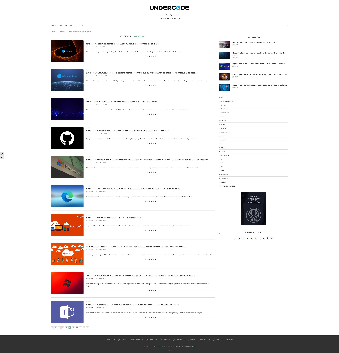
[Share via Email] (155, 56)
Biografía (223, 105)
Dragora (90, 47)
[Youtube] (168, 18)
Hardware (223, 128)
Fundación (223, 120)
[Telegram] (175, 18)
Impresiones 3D (225, 132)
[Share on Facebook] (147, 56)
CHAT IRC (73, 25)
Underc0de (160, 346)
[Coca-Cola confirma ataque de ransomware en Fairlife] (224, 44)
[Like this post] (145, 56)
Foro (66, 25)
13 (77, 328)
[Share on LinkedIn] (153, 56)
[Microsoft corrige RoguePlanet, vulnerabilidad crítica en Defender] (224, 87)
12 (73, 328)
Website (53, 25)
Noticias (88, 41)
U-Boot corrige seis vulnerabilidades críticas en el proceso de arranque (258, 54)
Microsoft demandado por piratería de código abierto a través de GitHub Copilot (127, 131)
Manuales (223, 147)
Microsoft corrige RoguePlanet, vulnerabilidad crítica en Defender (259, 85)
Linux (222, 143)
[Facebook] (159, 18)
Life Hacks (223, 140)
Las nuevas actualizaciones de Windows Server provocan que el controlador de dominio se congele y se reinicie (143, 73)
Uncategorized (225, 174)
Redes (222, 163)
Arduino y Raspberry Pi (227, 101)
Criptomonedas (225, 113)
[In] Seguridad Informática (228, 186)
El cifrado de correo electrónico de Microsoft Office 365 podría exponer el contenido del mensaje (136, 247)
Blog (60, 25)
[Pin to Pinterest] (151, 56)
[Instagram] (163, 18)
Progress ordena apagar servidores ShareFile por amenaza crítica (258, 64)
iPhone (222, 136)
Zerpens (194, 346)
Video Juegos (224, 178)
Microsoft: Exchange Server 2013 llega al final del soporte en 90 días (122, 44)
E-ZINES (223, 116)
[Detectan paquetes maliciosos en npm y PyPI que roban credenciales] (224, 76)
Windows (223, 182)
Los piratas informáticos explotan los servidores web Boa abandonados (122, 102)
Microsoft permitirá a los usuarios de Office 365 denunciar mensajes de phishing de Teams (132, 305)
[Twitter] (161, 18)
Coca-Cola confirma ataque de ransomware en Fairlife (253, 42)
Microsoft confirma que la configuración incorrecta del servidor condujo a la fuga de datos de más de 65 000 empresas (147, 160)
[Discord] (177, 18)
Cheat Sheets (224, 109)
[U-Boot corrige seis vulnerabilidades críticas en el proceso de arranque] (224, 55)
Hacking (223, 124)
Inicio (53, 31)
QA (221, 159)
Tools (222, 171)
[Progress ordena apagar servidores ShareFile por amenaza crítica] (224, 66)
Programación (225, 155)
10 (66, 328)
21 (84, 328)
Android (223, 97)
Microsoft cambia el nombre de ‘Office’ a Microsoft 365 (114, 218)
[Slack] (179, 18)
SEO (222, 167)
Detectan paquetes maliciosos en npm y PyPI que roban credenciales (259, 74)
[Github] (170, 18)
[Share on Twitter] (149, 56)
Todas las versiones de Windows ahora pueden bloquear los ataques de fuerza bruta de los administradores (140, 276)
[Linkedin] (165, 18)
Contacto (82, 25)
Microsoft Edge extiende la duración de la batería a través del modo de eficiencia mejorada (133, 189)
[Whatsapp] (172, 18)
